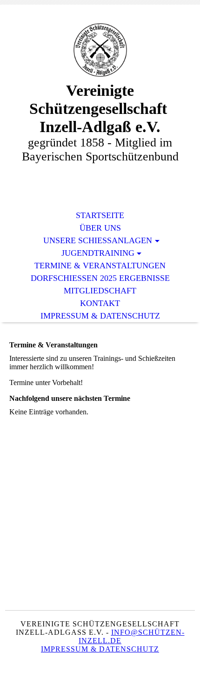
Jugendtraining (97, 253)
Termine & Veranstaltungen (100, 265)
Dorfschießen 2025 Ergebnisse (100, 278)
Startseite (100, 215)
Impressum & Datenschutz (100, 315)
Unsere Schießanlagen (97, 240)
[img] (100, 50)
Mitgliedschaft (100, 290)
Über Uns (100, 228)
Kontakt (100, 303)
